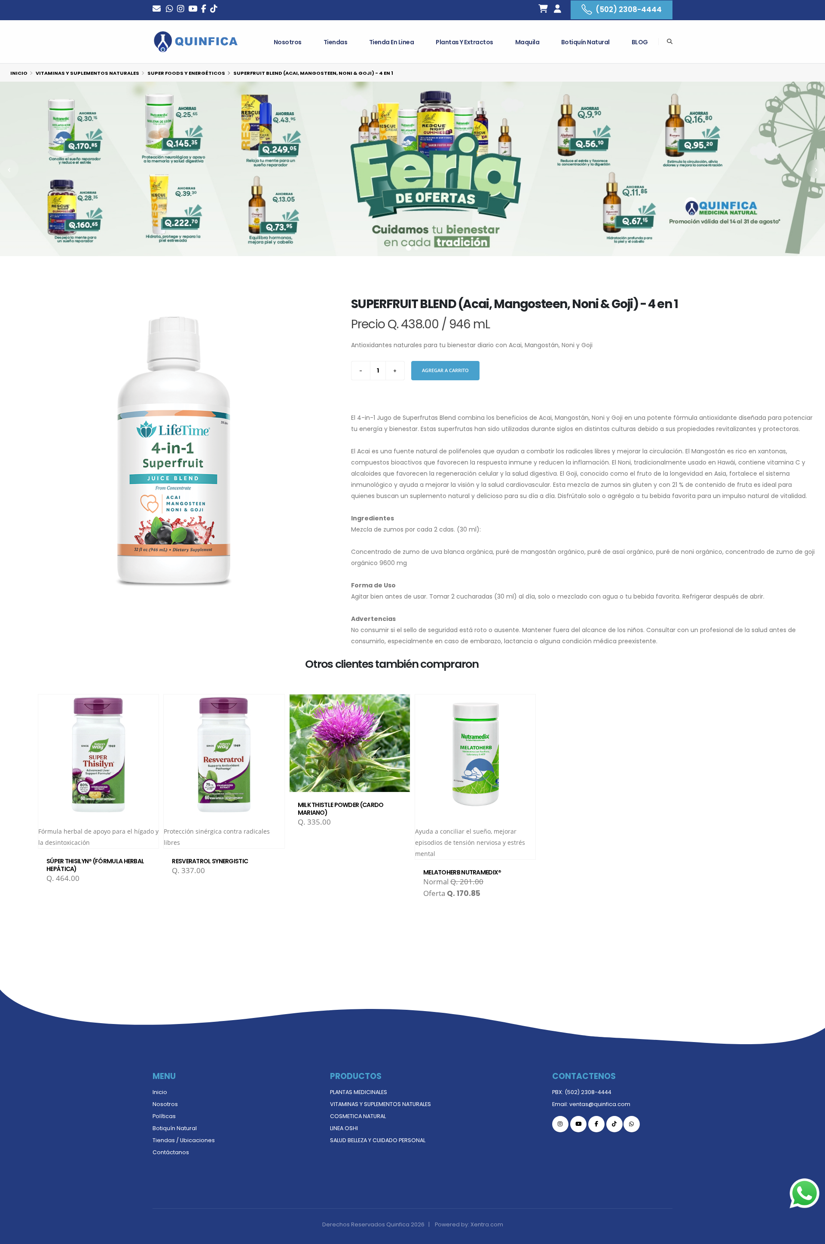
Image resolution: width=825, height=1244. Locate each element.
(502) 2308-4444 (629, 9)
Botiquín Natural (585, 42)
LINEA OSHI (344, 1128)
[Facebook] (203, 9)
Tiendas (336, 42)
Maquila (527, 42)
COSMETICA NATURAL (358, 1116)
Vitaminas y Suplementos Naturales (87, 73)
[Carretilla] (543, 10)
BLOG (640, 42)
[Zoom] (174, 452)
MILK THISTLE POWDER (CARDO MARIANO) (341, 809)
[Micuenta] (557, 10)
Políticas (164, 1116)
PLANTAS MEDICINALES (358, 1092)
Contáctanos (171, 1152)
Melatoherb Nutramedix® (462, 872)
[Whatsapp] (169, 9)
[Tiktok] (614, 1124)
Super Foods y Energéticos (186, 73)
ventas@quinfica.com (599, 1104)
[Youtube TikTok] (213, 9)
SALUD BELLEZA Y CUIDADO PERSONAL (377, 1140)
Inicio (19, 73)
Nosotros (288, 42)
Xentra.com (487, 1224)
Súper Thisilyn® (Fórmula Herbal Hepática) (95, 865)
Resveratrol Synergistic (210, 861)
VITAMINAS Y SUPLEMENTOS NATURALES (380, 1104)
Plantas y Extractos (464, 42)
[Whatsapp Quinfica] (631, 1124)
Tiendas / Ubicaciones (184, 1140)
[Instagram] (180, 9)
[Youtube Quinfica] (192, 9)
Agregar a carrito (445, 370)
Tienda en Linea (391, 42)
